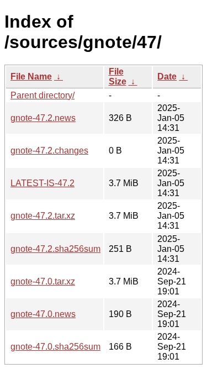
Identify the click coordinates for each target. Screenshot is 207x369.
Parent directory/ (42, 95)
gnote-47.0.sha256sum (55, 346)
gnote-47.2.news (43, 118)
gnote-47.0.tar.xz (42, 281)
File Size (117, 76)
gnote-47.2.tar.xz (42, 215)
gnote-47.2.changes (49, 150)
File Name (31, 76)
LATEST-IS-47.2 (42, 183)
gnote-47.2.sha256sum (55, 249)
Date (167, 76)
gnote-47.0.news (43, 314)
